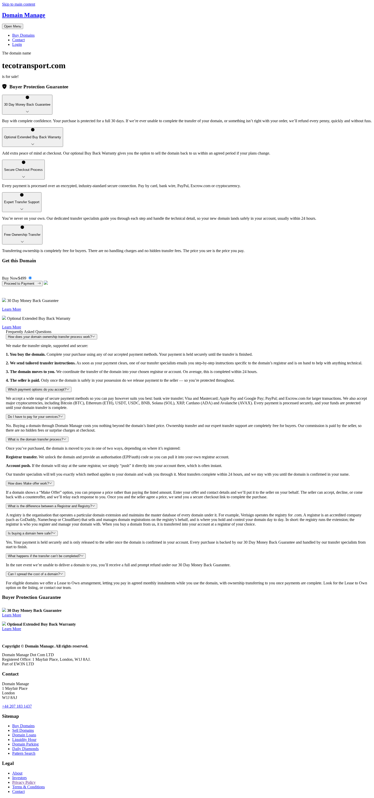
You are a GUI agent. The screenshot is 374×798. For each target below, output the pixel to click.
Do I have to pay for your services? (34, 417)
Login (17, 44)
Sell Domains (23, 730)
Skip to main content (18, 4)
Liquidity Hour (24, 739)
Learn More (11, 309)
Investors (19, 778)
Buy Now (14, 278)
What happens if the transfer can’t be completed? (44, 556)
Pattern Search (23, 753)
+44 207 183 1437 (17, 706)
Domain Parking (25, 744)
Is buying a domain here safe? (30, 533)
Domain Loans (24, 735)
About (17, 773)
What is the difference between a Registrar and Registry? (50, 506)
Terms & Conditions (28, 787)
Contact (18, 40)
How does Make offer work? (28, 483)
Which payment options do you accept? (37, 389)
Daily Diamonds (25, 749)
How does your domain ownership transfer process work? (50, 337)
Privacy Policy (24, 782)
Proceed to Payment (20, 283)
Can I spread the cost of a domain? (34, 574)
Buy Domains (23, 35)
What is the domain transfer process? (35, 439)
